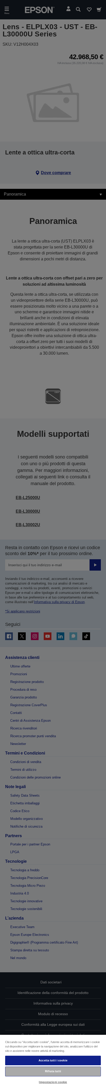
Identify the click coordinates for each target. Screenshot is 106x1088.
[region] (53, 1061)
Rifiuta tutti (53, 1071)
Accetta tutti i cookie (53, 1060)
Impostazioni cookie (53, 1082)
